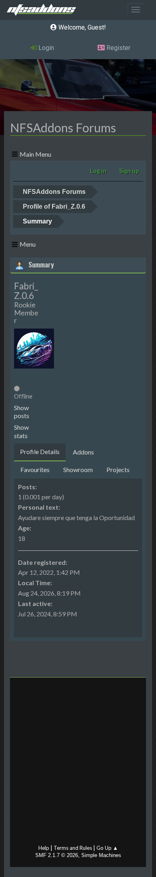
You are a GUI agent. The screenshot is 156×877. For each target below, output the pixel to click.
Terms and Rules (73, 848)
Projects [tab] (118, 469)
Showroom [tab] (78, 469)
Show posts (21, 412)
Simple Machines (101, 855)
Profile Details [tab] (40, 451)
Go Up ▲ (107, 848)
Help (43, 848)
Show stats (21, 431)
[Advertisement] (78, 763)
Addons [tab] (83, 452)
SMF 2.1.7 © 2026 (56, 855)
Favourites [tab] (35, 469)
